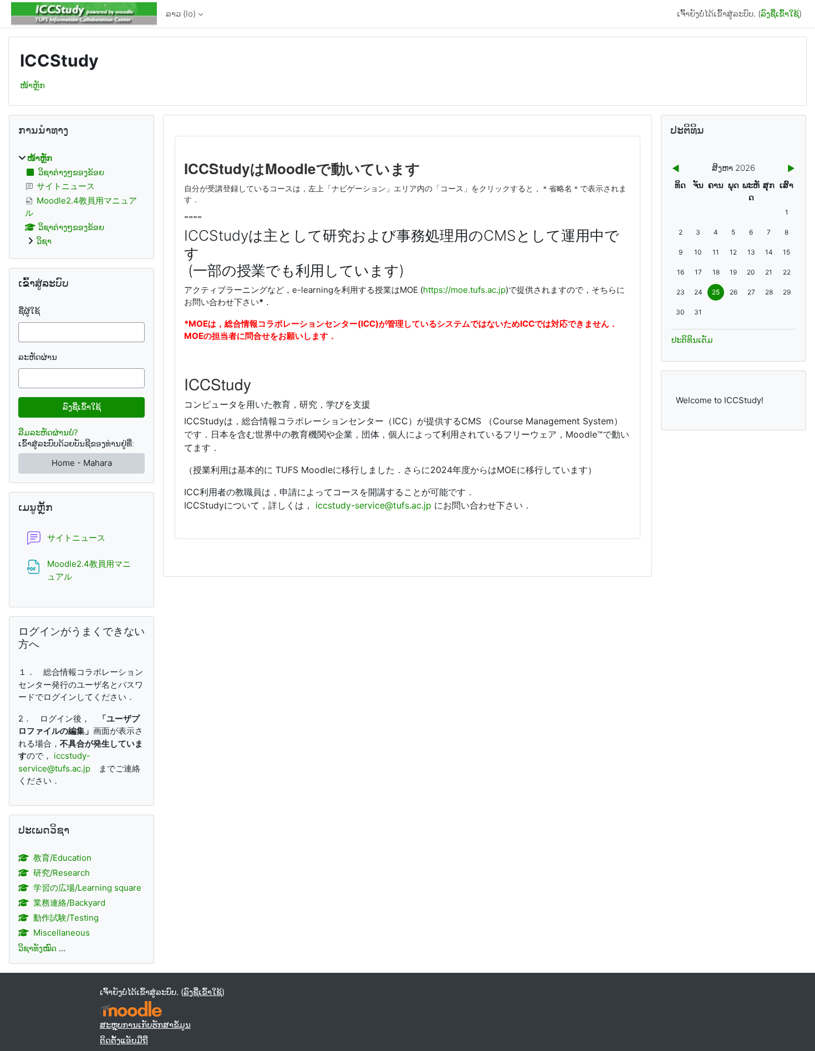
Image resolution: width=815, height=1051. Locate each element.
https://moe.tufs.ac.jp (464, 290)
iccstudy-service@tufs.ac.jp (373, 505)
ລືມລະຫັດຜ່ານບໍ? (48, 432)
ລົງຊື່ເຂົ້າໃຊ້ (780, 13)
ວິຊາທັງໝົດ (37, 948)
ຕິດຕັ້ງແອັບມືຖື (124, 1040)
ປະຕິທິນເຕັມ (692, 339)
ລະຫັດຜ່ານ (37, 357)
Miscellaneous (61, 932)
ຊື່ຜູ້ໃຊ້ (29, 311)
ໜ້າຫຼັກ (32, 85)
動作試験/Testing (66, 917)
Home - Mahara (82, 463)
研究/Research (61, 872)
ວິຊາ (44, 241)
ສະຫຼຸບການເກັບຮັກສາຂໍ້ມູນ (145, 1024)
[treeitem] (81, 200)
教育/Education (62, 857)
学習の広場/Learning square (87, 887)
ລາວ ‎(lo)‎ (181, 13)
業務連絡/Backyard (69, 902)
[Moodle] (131, 1009)
